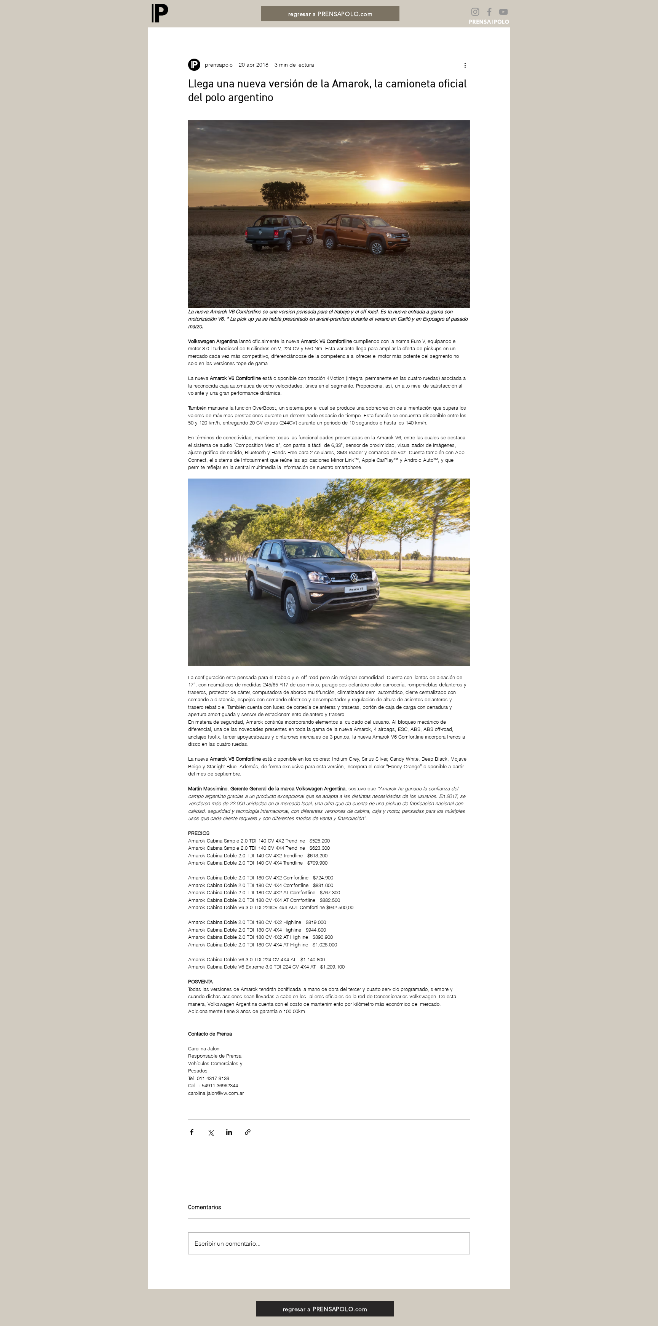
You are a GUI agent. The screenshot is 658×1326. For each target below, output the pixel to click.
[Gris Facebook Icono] (489, 11)
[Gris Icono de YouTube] (503, 11)
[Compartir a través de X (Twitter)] (210, 1132)
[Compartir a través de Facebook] (191, 1132)
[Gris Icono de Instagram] (475, 11)
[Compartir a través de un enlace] (247, 1132)
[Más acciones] (465, 64)
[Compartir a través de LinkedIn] (229, 1132)
